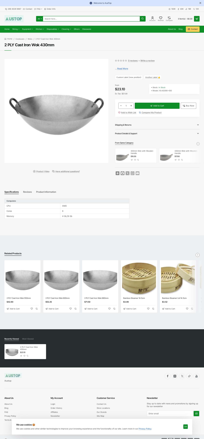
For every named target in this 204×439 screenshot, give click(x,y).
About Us (8, 398)
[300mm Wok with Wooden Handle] (122, 155)
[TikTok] (189, 376)
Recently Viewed (11, 339)
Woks (30, 39)
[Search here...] (142, 18)
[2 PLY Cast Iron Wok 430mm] (12, 351)
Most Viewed (28, 339)
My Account (57, 398)
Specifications (11, 191)
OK (185, 426)
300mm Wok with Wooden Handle (142, 152)
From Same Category (124, 143)
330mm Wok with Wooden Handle (186, 152)
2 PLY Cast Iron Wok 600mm (58, 298)
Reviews (27, 191)
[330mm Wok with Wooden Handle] (166, 155)
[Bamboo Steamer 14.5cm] (139, 278)
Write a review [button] (147, 60)
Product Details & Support (126, 133)
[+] (131, 106)
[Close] (200, 3)
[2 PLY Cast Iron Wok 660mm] (100, 278)
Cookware (20, 39)
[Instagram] (175, 376)
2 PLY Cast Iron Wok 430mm (29, 348)
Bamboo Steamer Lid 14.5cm (174, 298)
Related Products (13, 253)
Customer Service (106, 398)
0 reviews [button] (133, 60)
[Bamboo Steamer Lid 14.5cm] (178, 278)
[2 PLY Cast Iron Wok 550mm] (22, 278)
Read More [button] (122, 68)
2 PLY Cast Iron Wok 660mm (96, 298)
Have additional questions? (67, 171)
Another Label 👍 (152, 77)
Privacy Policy (145, 428)
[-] (121, 106)
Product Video (42, 171)
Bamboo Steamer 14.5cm (134, 298)
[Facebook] (168, 376)
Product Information (46, 191)
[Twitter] (182, 376)
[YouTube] (196, 376)
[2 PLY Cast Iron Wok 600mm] (61, 278)
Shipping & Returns (123, 125)
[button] (157, 106)
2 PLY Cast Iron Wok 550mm (19, 298)
